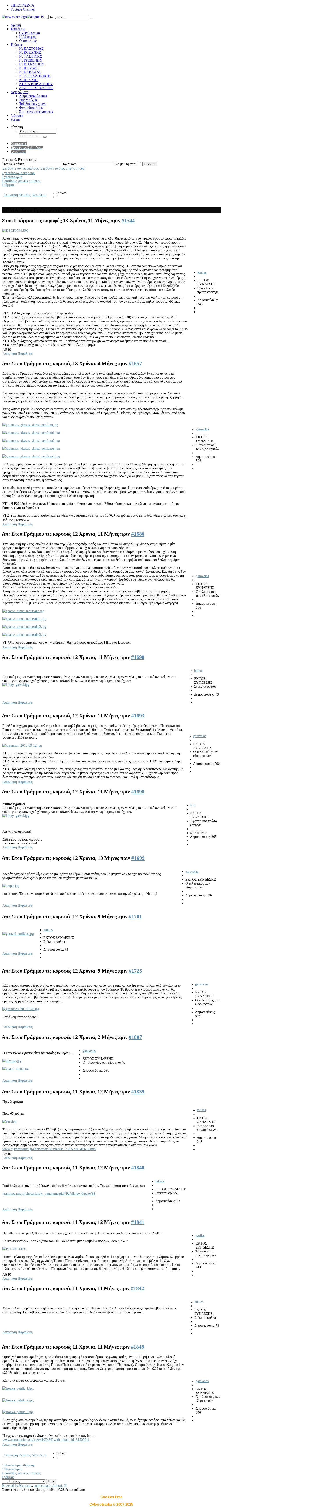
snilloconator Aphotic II (50, 1485)
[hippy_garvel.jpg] (15, 685)
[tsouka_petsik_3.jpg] (18, 1412)
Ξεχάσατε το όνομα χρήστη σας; (62, 168)
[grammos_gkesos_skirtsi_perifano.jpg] (30, 425)
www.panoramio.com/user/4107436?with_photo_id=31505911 (46, 1439)
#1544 (128, 220)
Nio (192, 805)
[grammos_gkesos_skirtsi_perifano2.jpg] (31, 440)
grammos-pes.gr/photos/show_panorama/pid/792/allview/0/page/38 (48, 1193)
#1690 (137, 657)
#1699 (138, 858)
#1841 (137, 1222)
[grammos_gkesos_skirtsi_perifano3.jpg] (31, 448)
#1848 (137, 1347)
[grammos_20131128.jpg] (20, 1009)
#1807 (135, 1037)
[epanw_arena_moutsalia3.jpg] (24, 634)
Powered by (10, 1485)
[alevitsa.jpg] (11, 1061)
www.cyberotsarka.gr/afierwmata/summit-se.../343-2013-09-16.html (49, 1149)
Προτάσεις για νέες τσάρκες (21, 181)
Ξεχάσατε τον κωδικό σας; (20, 168)
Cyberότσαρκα (12, 177)
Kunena (24, 1485)
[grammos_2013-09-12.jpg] (22, 745)
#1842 (137, 1288)
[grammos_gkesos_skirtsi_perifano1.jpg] (31, 432)
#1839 (137, 1092)
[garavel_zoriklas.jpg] (18, 934)
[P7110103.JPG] (14, 1249)
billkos (198, 671)
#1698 (137, 792)
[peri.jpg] (9, 1121)
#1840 (137, 1168)
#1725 (135, 971)
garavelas (202, 429)
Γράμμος (8, 185)
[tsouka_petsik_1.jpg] (18, 1388)
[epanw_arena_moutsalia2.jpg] (24, 627)
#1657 (135, 363)
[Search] (46, 18)
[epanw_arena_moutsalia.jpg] (23, 611)
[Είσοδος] (45, 137)
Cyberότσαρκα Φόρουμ (18, 173)
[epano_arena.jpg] (15, 1068)
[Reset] (91, 18)
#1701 (135, 916)
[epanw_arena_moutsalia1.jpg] (24, 619)
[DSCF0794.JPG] (15, 230)
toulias (201, 272)
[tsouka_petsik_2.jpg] (18, 1400)
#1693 (137, 716)
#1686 (137, 534)
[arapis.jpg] (10, 886)
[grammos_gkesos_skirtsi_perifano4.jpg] (31, 456)
